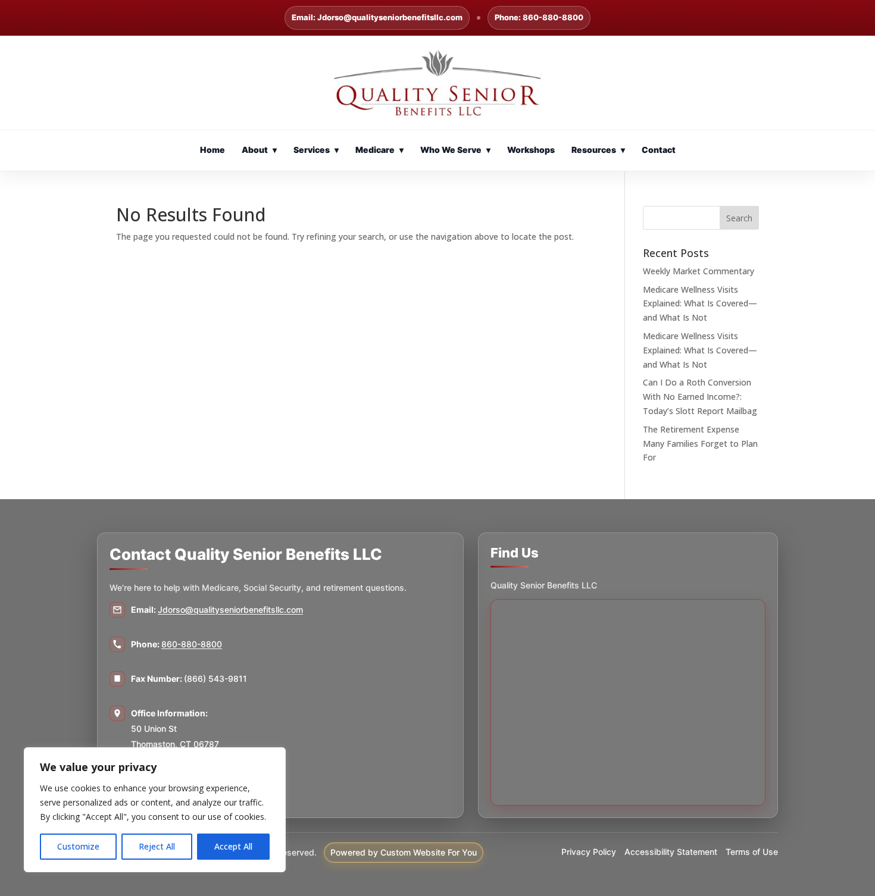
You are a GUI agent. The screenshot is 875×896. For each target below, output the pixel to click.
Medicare (379, 150)
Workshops (531, 150)
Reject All (157, 846)
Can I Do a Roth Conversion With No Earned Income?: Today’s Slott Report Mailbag (700, 396)
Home (212, 150)
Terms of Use (752, 852)
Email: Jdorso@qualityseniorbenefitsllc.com (377, 17)
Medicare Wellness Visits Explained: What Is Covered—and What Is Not (700, 304)
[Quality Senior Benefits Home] (437, 82)
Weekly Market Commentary (698, 271)
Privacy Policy (588, 852)
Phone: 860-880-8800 (539, 17)
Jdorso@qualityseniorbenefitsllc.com (230, 609)
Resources (598, 150)
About (259, 150)
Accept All (233, 846)
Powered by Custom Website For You (403, 852)
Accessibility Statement (670, 852)
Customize (78, 846)
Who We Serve (455, 150)
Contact (659, 150)
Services (316, 150)
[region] (155, 809)
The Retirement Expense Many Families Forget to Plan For (700, 443)
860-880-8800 (191, 644)
